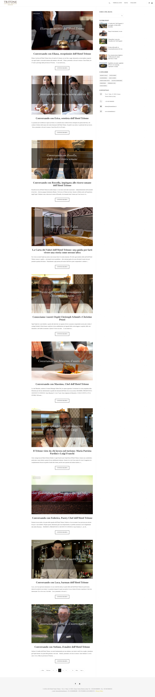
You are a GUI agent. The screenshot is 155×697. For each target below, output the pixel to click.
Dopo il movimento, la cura (115, 31)
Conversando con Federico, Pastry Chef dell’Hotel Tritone (62, 518)
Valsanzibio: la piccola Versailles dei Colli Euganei (115, 40)
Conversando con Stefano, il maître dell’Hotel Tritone (62, 646)
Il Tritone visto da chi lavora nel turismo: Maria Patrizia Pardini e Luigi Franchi (62, 452)
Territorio (103, 83)
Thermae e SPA (111, 83)
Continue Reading (62, 68)
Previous (48, 670)
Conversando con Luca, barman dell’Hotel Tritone (62, 582)
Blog (126, 2)
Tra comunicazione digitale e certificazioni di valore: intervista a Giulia (115, 56)
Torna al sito (117, 2)
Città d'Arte (113, 75)
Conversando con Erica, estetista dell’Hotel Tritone (62, 118)
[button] (109, 3)
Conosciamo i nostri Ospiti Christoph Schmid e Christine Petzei (62, 318)
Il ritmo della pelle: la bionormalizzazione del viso (115, 48)
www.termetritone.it (110, 111)
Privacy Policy (99, 691)
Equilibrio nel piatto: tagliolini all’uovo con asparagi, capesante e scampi (115, 64)
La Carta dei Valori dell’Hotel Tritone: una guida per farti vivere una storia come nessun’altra (62, 251)
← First (42, 670)
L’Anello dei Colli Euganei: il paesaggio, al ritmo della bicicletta (115, 25)
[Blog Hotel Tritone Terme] (21, 3)
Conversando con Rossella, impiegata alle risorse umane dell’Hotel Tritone (62, 184)
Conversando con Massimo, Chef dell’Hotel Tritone (62, 384)
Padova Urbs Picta (104, 80)
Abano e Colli (103, 75)
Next (77, 670)
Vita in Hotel (36, 13)
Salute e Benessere (117, 80)
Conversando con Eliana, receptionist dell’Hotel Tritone (62, 53)
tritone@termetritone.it (110, 106)
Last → (82, 670)
